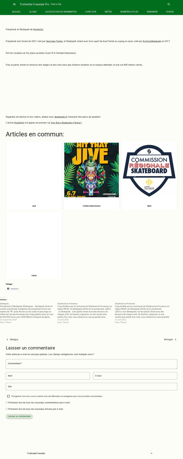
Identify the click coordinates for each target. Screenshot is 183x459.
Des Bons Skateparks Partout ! (66, 122)
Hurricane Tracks (54, 41)
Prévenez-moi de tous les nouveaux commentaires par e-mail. (39, 402)
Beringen (168, 339)
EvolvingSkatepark (152, 41)
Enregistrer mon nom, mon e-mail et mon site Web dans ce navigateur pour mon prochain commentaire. (57, 396)
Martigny (14, 339)
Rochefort (19, 122)
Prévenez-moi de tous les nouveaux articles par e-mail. (36, 409)
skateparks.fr (61, 117)
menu (14, 4)
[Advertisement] (91, 94)
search (168, 4)
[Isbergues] (28, 313)
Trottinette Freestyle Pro (34, 4)
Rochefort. (38, 29)
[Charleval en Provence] (86, 313)
